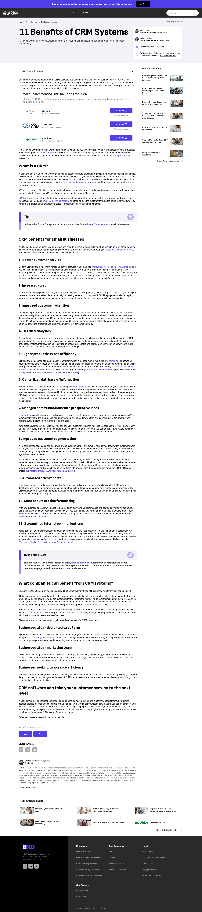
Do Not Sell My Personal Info (154, 857)
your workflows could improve (98, 369)
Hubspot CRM (120, 155)
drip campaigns (112, 361)
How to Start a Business (86, 851)
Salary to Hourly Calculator (87, 870)
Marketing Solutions (49, 22)
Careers (112, 857)
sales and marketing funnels (119, 250)
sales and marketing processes (82, 182)
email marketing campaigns (56, 201)
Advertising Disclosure (151, 876)
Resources (82, 846)
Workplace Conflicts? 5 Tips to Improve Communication (45, 542)
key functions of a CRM (37, 612)
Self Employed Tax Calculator (89, 876)
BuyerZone (81, 897)
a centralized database (79, 387)
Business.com (82, 891)
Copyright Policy (149, 870)
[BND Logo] (34, 847)
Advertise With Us (116, 864)
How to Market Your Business (89, 857)
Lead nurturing (26, 415)
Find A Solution (31, 22)
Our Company (116, 846)
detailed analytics (80, 563)
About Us (113, 851)
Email (21, 787)
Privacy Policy (147, 851)
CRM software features (30, 198)
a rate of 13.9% (45, 152)
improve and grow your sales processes (46, 637)
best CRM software (97, 224)
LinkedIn (30, 787)
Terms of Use (147, 864)
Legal (145, 846)
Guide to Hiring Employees (87, 864)
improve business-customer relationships (111, 267)
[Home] (13, 13)
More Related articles (168, 161)
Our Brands (82, 885)
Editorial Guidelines (168, 55)
